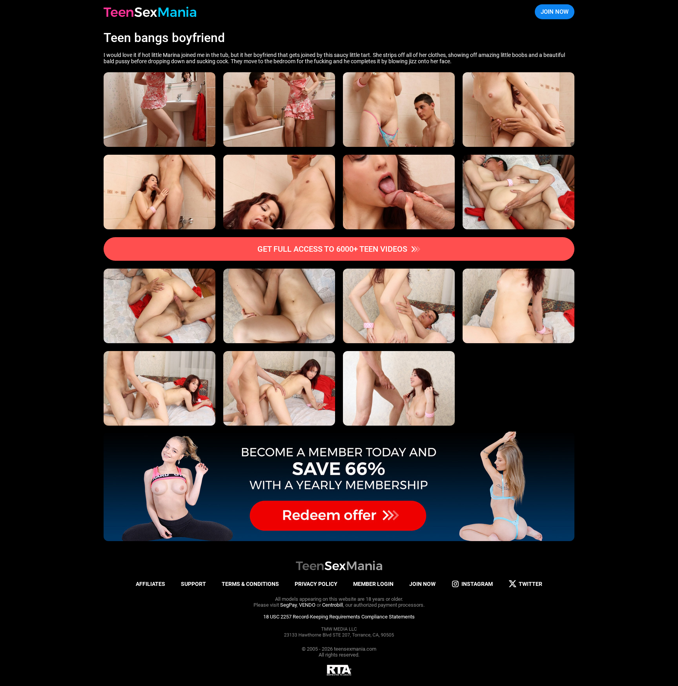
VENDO (307, 605)
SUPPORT (193, 584)
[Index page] (150, 12)
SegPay (288, 605)
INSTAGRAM (477, 584)
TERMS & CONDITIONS (250, 584)
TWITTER (530, 584)
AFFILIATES (150, 584)
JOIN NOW (555, 11)
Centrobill (332, 605)
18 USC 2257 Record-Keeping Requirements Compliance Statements (339, 617)
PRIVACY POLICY (316, 584)
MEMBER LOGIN (373, 584)
